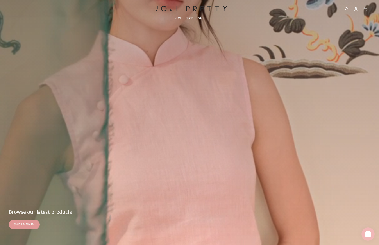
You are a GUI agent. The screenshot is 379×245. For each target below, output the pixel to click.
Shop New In (24, 224)
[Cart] (365, 9)
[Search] (346, 9)
